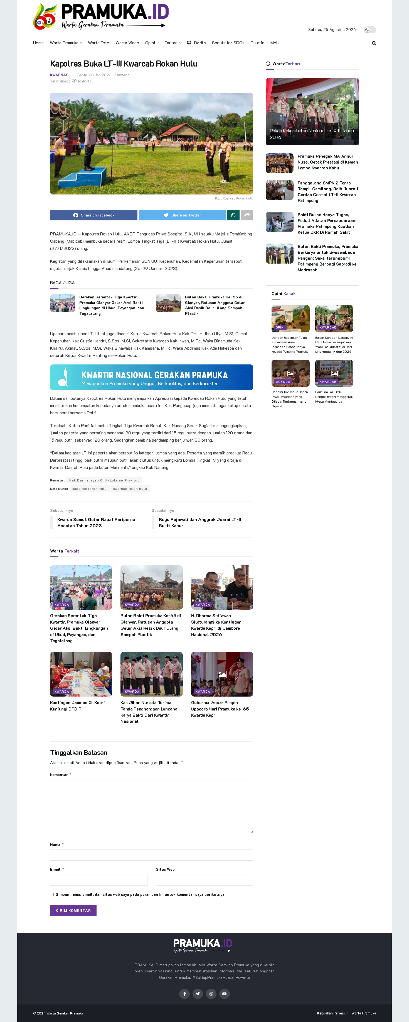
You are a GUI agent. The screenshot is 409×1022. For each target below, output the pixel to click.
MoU (274, 42)
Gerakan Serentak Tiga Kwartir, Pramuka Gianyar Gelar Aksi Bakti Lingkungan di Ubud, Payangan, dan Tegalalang (111, 305)
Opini (150, 42)
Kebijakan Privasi (331, 1013)
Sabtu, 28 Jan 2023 (94, 74)
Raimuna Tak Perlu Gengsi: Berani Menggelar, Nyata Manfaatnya (334, 396)
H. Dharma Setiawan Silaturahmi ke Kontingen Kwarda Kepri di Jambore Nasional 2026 (216, 624)
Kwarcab (328, 327)
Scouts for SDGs (228, 42)
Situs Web (165, 869)
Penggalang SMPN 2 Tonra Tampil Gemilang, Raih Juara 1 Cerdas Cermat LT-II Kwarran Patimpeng (328, 191)
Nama (57, 844)
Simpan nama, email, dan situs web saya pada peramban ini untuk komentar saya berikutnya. (140, 894)
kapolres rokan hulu (89, 488)
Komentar (61, 774)
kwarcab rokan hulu (130, 488)
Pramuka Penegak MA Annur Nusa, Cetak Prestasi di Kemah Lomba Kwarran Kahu (328, 162)
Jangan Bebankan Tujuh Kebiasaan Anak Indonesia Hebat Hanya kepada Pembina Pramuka (290, 344)
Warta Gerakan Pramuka (64, 1013)
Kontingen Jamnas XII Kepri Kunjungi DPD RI (77, 705)
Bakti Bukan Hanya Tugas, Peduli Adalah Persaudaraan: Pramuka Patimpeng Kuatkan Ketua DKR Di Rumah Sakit (327, 223)
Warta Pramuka (64, 42)
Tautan (171, 42)
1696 (82, 81)
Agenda (283, 381)
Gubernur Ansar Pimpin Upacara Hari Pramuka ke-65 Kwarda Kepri (220, 708)
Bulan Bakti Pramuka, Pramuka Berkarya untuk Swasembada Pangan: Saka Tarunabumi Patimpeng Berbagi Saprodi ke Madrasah (328, 258)
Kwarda (123, 74)
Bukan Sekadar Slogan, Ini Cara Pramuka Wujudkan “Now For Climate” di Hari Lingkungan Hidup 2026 (334, 344)
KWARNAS (59, 74)
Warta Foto (98, 42)
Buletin (257, 42)
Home (38, 42)
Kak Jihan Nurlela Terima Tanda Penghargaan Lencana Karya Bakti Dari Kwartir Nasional (148, 711)
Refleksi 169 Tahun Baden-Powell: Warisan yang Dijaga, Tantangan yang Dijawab (290, 399)
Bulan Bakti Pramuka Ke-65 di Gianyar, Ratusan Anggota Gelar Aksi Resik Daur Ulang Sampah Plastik (215, 305)
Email (57, 869)
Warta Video (127, 42)
